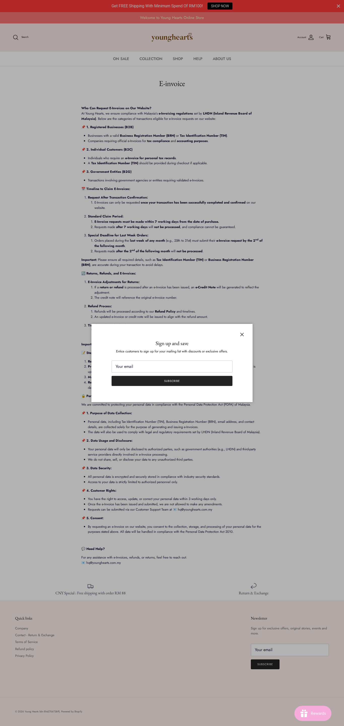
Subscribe (172, 381)
